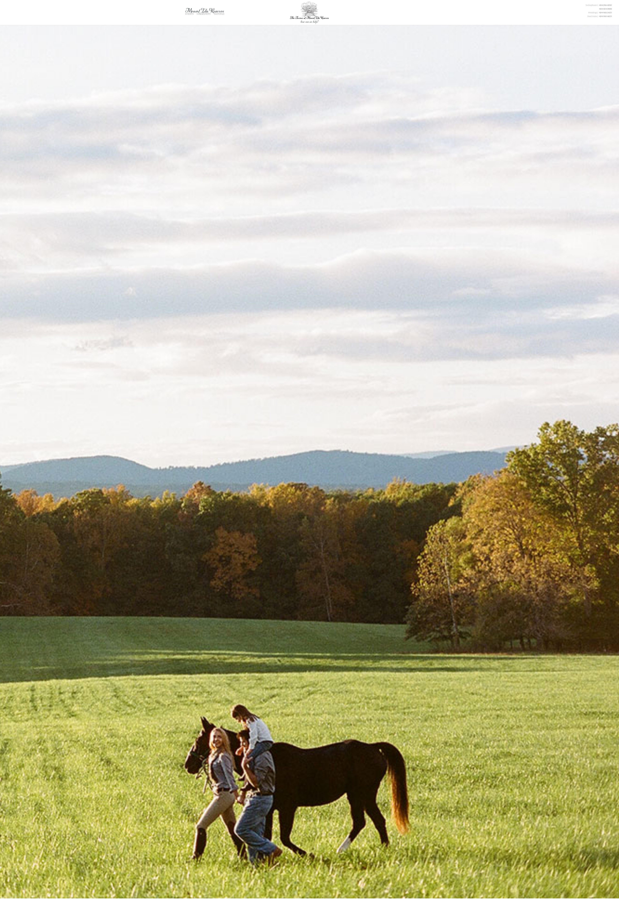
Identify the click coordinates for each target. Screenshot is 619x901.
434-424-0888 (605, 9)
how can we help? (310, 22)
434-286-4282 (605, 5)
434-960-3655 (605, 12)
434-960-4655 (605, 16)
